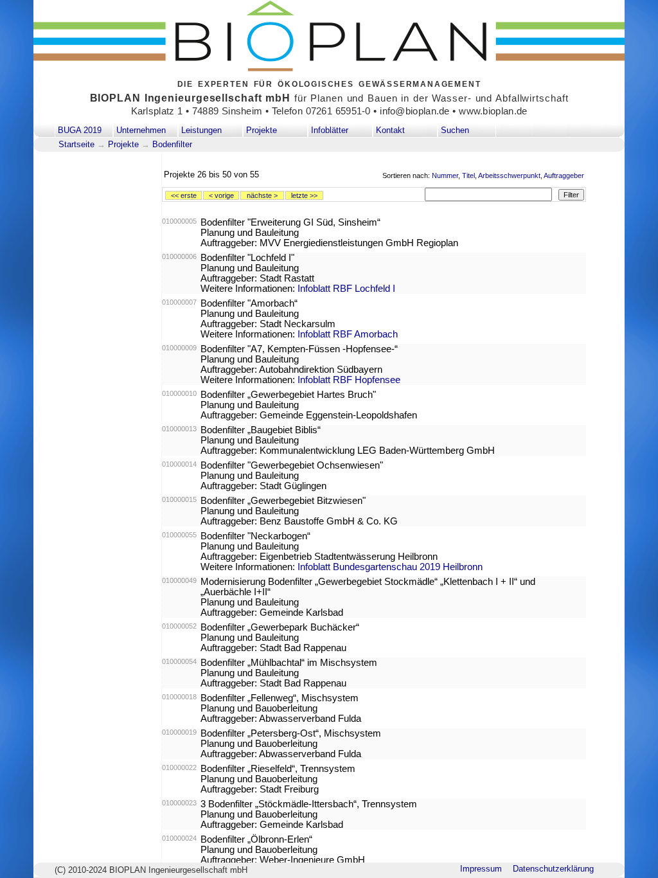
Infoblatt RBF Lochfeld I (346, 288)
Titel (468, 175)
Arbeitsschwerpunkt (509, 175)
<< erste (184, 195)
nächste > (262, 195)
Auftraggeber (564, 175)
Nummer (445, 175)
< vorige (221, 195)
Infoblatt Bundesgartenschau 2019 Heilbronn (390, 567)
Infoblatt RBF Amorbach (348, 334)
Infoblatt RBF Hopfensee (349, 380)
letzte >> (304, 195)
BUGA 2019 (80, 130)
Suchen (455, 130)
